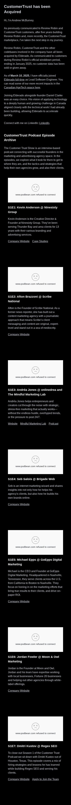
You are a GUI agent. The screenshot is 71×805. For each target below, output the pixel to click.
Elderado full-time (14, 79)
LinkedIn (44, 123)
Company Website (19, 241)
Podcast (53, 423)
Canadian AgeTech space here (22, 87)
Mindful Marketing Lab (33, 423)
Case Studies (40, 241)
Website (13, 423)
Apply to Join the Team (45, 779)
